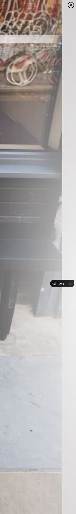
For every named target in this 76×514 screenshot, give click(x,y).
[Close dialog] (71, 5)
